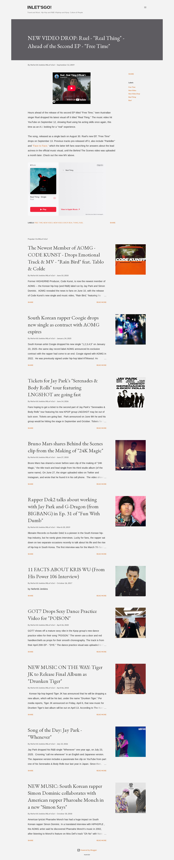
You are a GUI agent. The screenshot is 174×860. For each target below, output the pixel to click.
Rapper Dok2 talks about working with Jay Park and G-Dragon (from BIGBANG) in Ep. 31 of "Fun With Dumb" (64, 510)
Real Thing (132, 97)
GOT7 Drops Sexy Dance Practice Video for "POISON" (62, 614)
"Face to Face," (40, 145)
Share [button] (131, 74)
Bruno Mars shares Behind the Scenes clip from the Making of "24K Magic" (65, 447)
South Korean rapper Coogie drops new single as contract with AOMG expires (63, 324)
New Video (132, 90)
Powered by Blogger (88, 850)
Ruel (130, 100)
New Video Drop (134, 94)
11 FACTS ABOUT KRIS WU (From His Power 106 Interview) (66, 573)
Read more (101, 302)
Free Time (131, 87)
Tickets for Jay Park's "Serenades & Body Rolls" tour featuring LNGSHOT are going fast (63, 387)
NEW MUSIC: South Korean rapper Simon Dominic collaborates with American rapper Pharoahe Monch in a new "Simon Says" (66, 796)
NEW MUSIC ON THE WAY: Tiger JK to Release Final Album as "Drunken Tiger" (65, 674)
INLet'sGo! (39, 7)
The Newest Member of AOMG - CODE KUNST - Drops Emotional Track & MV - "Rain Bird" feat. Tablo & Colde (66, 258)
